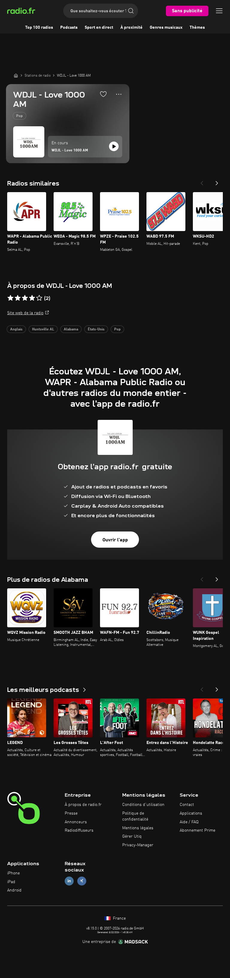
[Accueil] (15, 75)
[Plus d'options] (118, 94)
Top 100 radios (39, 27)
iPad (11, 882)
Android (14, 890)
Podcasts (69, 27)
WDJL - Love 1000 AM (70, 150)
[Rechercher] (130, 10)
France (119, 918)
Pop (19, 116)
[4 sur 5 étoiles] (32, 298)
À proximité (131, 27)
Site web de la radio (25, 313)
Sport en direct (99, 27)
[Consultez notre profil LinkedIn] (69, 881)
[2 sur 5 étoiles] (17, 298)
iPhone (13, 873)
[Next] (217, 181)
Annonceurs (76, 822)
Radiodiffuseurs (79, 830)
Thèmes (197, 27)
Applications (191, 813)
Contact (187, 805)
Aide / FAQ (189, 822)
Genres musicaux (166, 27)
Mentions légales (137, 828)
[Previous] (202, 181)
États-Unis (96, 329)
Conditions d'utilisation (143, 805)
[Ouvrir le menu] (219, 10)
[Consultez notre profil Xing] (81, 881)
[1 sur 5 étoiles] (10, 298)
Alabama (71, 329)
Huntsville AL (43, 329)
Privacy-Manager (137, 845)
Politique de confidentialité (135, 816)
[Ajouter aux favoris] (103, 94)
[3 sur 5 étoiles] (24, 298)
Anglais (16, 329)
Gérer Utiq (132, 836)
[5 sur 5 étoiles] (39, 298)
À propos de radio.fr (83, 805)
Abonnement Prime (197, 830)
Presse (71, 813)
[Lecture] (114, 146)
